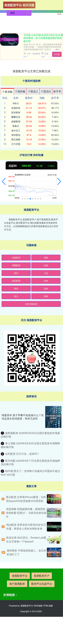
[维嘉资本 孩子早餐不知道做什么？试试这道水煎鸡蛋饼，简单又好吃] (53, 417)
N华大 (16, 103)
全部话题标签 (31, 303)
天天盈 (57, 54)
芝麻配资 (16, 257)
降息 (16, 288)
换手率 (57, 91)
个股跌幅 (20, 91)
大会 (46, 273)
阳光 (16, 273)
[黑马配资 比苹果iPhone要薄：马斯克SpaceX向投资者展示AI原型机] (54, 499)
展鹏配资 (16, 265)
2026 (46, 280)
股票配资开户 (41, 576)
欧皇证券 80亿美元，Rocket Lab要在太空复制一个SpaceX (26, 539)
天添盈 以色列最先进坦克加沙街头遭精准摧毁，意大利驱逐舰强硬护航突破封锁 (43, 38)
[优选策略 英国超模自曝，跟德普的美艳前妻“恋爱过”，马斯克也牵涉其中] (54, 513)
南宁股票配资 (17, 584)
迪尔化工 (15, 130)
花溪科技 (15, 107)
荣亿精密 (15, 139)
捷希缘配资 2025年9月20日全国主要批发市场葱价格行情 (30, 434)
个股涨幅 (7, 91)
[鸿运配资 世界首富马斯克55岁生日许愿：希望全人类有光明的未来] (54, 526)
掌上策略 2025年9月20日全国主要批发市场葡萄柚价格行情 (30, 445)
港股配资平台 (19, 576)
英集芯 (15, 125)
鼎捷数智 (15, 121)
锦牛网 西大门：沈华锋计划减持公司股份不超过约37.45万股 (30, 472)
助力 (16, 296)
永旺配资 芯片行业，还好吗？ (22, 454)
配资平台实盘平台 (41, 584)
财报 (46, 296)
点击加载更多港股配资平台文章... (31, 71)
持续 (46, 288)
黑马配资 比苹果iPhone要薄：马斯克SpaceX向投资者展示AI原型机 (26, 499)
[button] (4, 181)
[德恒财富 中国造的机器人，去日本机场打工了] (54, 552)
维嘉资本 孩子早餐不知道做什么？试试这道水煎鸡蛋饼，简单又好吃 (23, 416)
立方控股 (15, 143)
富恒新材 (15, 112)
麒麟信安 (15, 116)
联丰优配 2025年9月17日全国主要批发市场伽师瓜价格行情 (30, 462)
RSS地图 (38, 605)
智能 (46, 257)
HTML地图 (48, 605)
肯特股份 (15, 134)
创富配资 (16, 280)
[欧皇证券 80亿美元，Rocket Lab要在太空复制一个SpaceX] (54, 539)
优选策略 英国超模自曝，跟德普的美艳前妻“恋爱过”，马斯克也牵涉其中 (26, 512)
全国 (46, 265)
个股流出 (46, 91)
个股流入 (33, 91)
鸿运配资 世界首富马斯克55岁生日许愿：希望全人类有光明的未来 (26, 526)
